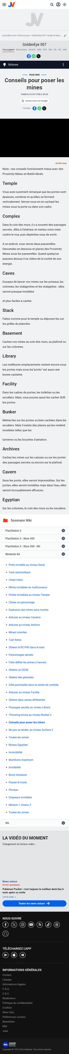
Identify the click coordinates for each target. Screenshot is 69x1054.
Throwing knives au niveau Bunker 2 (30, 714)
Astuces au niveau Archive (24, 624)
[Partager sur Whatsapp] (34, 56)
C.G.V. (6, 993)
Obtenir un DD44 (18, 669)
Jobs (5, 1030)
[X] (14, 924)
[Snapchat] (6, 933)
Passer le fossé (18, 782)
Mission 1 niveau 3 (20, 804)
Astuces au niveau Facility (24, 692)
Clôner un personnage (21, 602)
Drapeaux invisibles (20, 797)
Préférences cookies (14, 1016)
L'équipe (7, 979)
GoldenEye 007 (39, 35)
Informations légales (14, 984)
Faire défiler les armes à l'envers (27, 662)
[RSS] (40, 924)
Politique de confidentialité (17, 1002)
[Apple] (14, 954)
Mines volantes (18, 632)
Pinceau (13, 789)
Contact (7, 974)
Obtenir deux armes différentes (27, 699)
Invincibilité (15, 752)
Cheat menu (16, 579)
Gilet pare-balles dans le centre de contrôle (33, 684)
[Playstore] (6, 954)
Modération (9, 998)
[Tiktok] (48, 924)
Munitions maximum (21, 759)
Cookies (7, 1007)
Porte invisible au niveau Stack (27, 564)
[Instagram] (23, 924)
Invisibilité (15, 767)
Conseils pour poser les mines (27, 722)
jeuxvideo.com (9, 35)
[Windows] (23, 954)
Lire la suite (8, 897)
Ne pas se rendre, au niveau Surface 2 (31, 729)
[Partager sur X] (39, 56)
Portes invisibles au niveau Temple (29, 594)
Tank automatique (19, 572)
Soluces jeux (24, 35)
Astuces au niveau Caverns (25, 617)
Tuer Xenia (15, 639)
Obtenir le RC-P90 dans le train (27, 647)
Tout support (8, 49)
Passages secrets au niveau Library (29, 707)
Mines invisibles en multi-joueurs (28, 587)
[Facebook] (6, 924)
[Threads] (57, 924)
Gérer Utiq (8, 1012)
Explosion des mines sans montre (28, 609)
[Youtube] (31, 924)
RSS (5, 1026)
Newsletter (9, 1021)
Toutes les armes (19, 737)
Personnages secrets (21, 654)
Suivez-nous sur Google (36, 101)
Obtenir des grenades (21, 677)
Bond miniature (18, 774)
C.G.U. (6, 988)
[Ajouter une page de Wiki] (64, 35)
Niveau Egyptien (18, 744)
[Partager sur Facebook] (29, 56)
